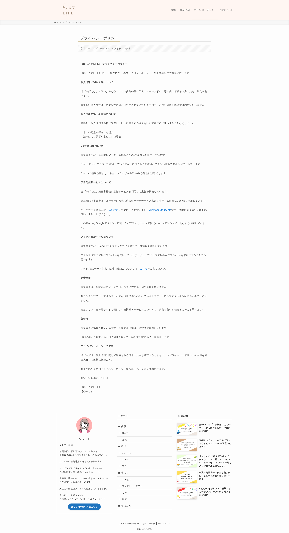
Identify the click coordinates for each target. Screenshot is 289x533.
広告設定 (114, 210)
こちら (143, 268)
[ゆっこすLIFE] (84, 9)
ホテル (125, 459)
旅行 (123, 446)
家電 (124, 499)
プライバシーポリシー (129, 523)
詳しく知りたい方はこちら (84, 506)
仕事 (123, 426)
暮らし (125, 472)
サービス (126, 479)
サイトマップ (164, 523)
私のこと (126, 505)
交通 (124, 466)
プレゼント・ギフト (132, 486)
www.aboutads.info (160, 210)
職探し (125, 433)
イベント (126, 453)
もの (124, 492)
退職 (124, 439)
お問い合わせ (148, 523)
